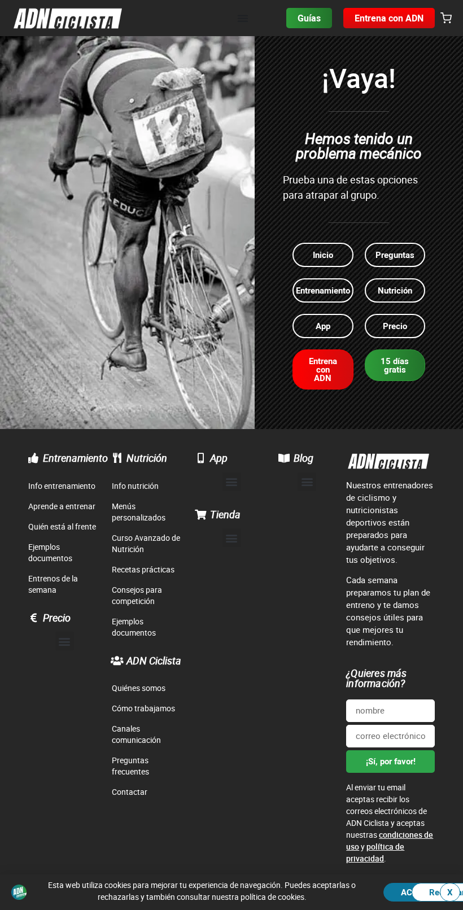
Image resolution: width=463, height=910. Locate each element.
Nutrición (146, 458)
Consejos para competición (137, 595)
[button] (446, 18)
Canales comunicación (136, 734)
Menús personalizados (138, 512)
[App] (200, 458)
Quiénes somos (138, 688)
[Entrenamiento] (33, 458)
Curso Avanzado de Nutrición (146, 543)
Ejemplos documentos (50, 552)
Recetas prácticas (143, 569)
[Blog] (284, 458)
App (219, 458)
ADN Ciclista (153, 660)
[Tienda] (200, 514)
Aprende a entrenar (61, 506)
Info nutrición (135, 485)
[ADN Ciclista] (117, 660)
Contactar (129, 791)
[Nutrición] (117, 458)
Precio (57, 617)
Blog (303, 458)
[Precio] (33, 618)
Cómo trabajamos (143, 708)
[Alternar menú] (242, 18)
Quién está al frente (62, 526)
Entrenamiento (75, 458)
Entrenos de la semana (53, 584)
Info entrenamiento (61, 485)
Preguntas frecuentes (130, 766)
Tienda (225, 514)
